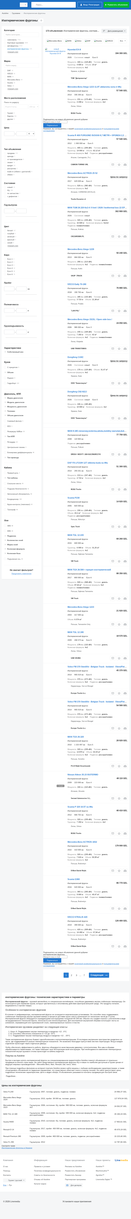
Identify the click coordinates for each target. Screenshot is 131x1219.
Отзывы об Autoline (42, 1179)
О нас (5, 1166)
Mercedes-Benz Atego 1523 (12, 1106)
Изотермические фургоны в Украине (17, 1148)
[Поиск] (33, 4)
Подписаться (52, 125)
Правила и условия (42, 1166)
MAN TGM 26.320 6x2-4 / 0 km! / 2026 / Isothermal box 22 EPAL (98, 208)
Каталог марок (40, 1184)
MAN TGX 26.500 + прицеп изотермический (89, 570)
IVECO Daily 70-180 (77, 284)
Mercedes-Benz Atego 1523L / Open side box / (90, 319)
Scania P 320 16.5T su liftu (80, 807)
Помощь (6, 1171)
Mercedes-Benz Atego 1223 (81, 607)
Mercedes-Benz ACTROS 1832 (82, 842)
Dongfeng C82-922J (77, 392)
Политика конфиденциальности (47, 1171)
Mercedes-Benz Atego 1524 (12, 1098)
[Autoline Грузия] (9, 5)
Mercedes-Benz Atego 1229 (81, 249)
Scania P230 (74, 498)
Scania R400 (8, 1122)
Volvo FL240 (8, 1092)
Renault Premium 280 (12, 1136)
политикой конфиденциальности (88, 129)
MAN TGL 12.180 (76, 632)
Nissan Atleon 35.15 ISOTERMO (83, 775)
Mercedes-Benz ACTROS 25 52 (82, 173)
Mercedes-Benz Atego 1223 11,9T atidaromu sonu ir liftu (94, 87)
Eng (4, 1185)
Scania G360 (74, 879)
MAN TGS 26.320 (76, 737)
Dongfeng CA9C (76, 357)
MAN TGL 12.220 (76, 535)
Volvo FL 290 (8, 1142)
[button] (119, 78)
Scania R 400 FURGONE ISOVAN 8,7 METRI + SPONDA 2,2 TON (98, 135)
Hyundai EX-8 (74, 49)
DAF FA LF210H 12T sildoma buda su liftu (88, 463)
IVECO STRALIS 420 (77, 917)
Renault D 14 (8, 1130)
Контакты (7, 1175)
